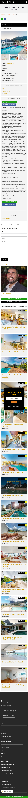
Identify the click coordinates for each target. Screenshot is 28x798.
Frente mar (3, 753)
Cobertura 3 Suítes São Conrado (12, 662)
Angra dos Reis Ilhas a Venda (6, 736)
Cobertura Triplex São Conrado (12, 472)
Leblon (2, 723)
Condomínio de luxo (4, 756)
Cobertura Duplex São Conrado (12, 495)
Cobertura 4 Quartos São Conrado (13, 541)
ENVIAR (14, 402)
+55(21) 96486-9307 (7, 28)
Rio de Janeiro (9, 63)
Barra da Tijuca (3, 733)
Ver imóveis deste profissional (14, 301)
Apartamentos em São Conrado (6, 770)
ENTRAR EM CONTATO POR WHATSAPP (14, 796)
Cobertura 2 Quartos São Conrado (13, 518)
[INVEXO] (7, 2)
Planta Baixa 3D (6, 218)
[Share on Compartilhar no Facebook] (5, 19)
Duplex (4, 88)
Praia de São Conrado (5, 747)
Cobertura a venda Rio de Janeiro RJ (7, 794)
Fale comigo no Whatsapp (14, 298)
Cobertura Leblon (4, 790)
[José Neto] (14, 279)
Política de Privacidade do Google (9, 717)
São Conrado (3, 727)
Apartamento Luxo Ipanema (6, 767)
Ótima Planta (5, 90)
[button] (24, 42)
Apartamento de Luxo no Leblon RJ (7, 764)
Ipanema (2, 730)
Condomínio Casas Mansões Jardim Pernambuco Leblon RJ (12, 744)
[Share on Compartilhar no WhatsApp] (2, 19)
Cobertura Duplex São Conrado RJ (13, 352)
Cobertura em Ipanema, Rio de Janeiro (8, 787)
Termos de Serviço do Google (8, 715)
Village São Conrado (7, 91)
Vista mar (5, 93)
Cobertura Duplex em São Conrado (13, 449)
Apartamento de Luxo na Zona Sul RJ (7, 773)
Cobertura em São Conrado (6, 784)
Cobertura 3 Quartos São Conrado (13, 614)
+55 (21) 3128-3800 (7, 705)
